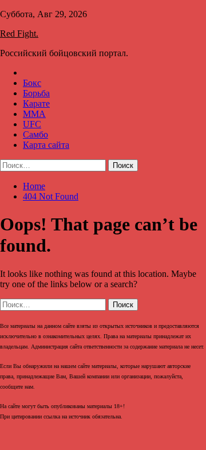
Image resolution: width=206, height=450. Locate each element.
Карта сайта (46, 145)
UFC (32, 124)
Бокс (32, 83)
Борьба (36, 93)
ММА (34, 114)
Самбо (35, 134)
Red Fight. (19, 33)
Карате (36, 103)
